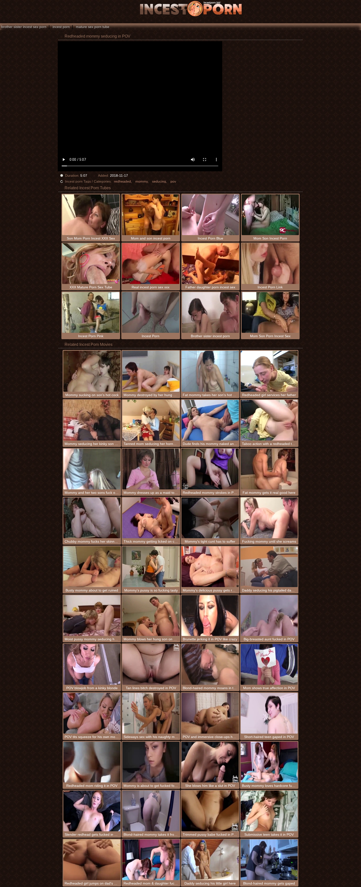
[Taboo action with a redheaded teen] (269, 420)
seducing (159, 181)
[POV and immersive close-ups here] (210, 713)
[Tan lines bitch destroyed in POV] (151, 664)
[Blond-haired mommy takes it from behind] (151, 811)
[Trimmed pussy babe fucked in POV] (210, 811)
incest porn (61, 27)
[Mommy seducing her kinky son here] (92, 420)
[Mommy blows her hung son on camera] (151, 615)
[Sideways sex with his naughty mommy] (151, 713)
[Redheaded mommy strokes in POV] (210, 469)
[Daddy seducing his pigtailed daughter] (269, 566)
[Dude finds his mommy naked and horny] (210, 420)
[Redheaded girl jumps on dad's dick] (92, 859)
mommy (141, 181)
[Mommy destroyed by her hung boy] (151, 371)
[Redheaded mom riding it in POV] (92, 762)
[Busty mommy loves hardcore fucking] (269, 762)
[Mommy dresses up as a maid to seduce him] (151, 469)
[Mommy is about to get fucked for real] (151, 762)
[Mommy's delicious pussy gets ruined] (210, 566)
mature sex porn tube (92, 27)
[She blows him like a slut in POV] (210, 762)
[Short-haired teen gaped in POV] (269, 713)
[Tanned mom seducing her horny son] (151, 420)
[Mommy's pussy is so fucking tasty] (151, 566)
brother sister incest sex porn (23, 27)
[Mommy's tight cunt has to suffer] (210, 517)
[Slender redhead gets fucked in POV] (92, 811)
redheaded (122, 181)
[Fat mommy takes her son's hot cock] (210, 371)
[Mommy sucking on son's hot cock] (92, 371)
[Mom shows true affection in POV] (269, 664)
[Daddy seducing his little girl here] (210, 859)
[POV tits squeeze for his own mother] (92, 713)
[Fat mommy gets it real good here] (269, 469)
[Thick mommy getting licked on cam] (151, 517)
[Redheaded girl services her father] (269, 371)
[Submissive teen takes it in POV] (269, 811)
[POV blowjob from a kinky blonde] (92, 664)
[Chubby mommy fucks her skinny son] (92, 517)
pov (173, 181)
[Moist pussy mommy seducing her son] (92, 615)
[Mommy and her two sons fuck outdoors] (92, 469)
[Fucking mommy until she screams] (269, 517)
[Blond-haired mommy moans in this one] (210, 664)
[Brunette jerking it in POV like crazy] (210, 615)
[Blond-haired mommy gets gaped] (269, 859)
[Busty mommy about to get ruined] (92, 566)
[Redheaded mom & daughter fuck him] (151, 859)
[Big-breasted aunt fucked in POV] (269, 615)
